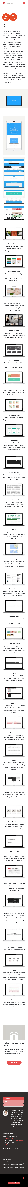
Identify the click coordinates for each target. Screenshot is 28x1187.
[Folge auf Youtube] (15, 1183)
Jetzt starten (14, 1063)
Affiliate (7, 1101)
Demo (6, 17)
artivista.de (19, 1140)
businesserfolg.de (8, 1138)
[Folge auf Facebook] (9, 1183)
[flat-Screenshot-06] (14, 203)
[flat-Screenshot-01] (14, 172)
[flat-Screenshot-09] (14, 187)
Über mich (7, 1098)
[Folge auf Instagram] (18, 1183)
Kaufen (13, 17)
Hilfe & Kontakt (9, 1105)
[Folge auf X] (12, 1183)
